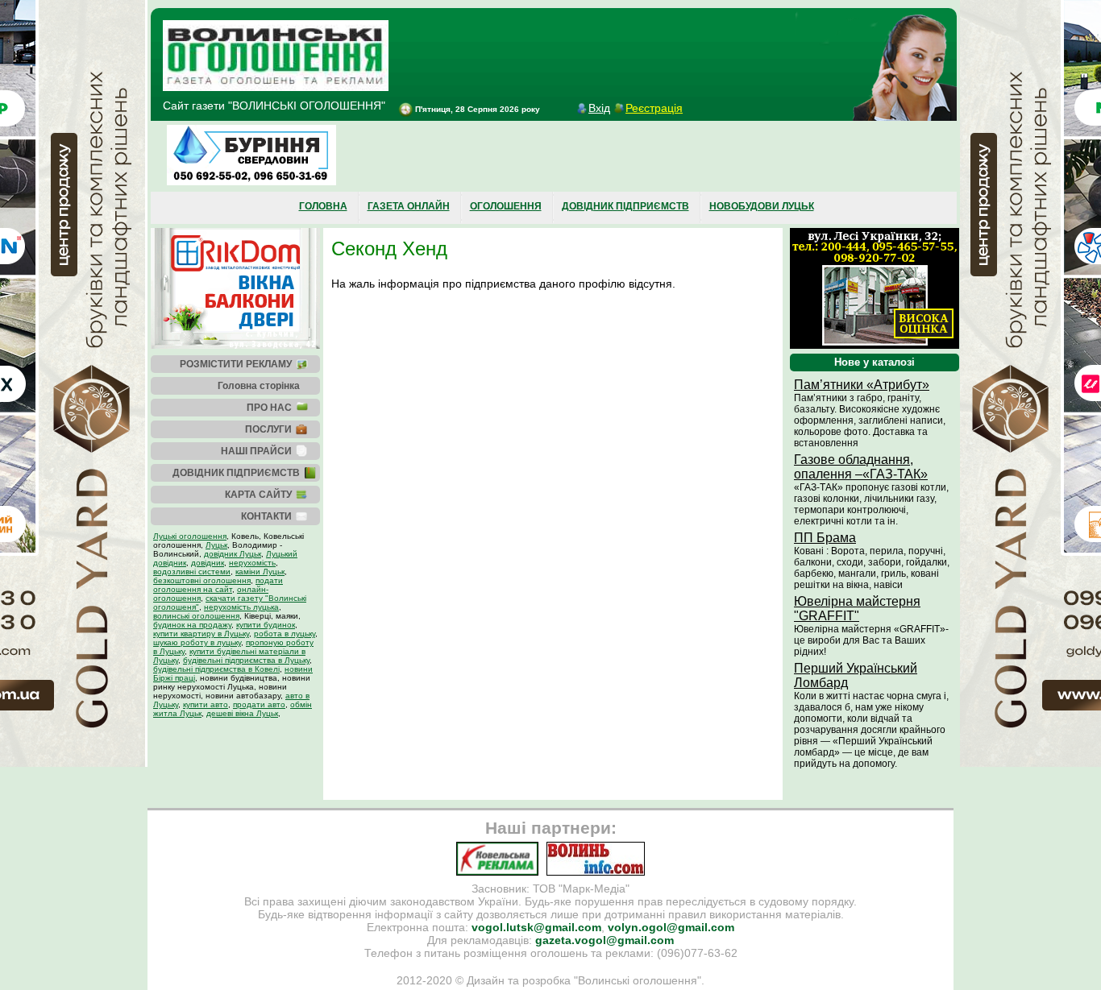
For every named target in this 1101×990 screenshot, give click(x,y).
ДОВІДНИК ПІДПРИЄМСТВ (236, 472)
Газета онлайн (409, 206)
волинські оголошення (196, 615)
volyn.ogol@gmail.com (671, 927)
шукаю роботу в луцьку (197, 642)
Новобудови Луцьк (761, 206)
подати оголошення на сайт (218, 585)
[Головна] (275, 87)
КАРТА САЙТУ (258, 494)
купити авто (205, 704)
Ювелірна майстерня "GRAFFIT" (857, 608)
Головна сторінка (259, 385)
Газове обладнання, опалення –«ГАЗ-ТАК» (861, 467)
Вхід (599, 107)
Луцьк (216, 545)
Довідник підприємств (625, 206)
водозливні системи (192, 571)
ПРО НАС (269, 407)
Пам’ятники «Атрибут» (861, 384)
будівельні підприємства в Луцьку (246, 660)
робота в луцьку (284, 633)
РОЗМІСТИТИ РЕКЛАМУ (236, 364)
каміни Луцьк (260, 571)
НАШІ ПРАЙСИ (256, 451)
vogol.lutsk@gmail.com (536, 927)
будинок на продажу (192, 624)
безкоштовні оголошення (202, 580)
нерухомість (252, 562)
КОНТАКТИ (266, 516)
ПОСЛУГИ (268, 429)
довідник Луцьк (232, 553)
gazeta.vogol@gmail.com (604, 940)
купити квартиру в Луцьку (201, 633)
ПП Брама (825, 538)
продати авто (259, 704)
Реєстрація (654, 107)
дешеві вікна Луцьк (242, 713)
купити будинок (265, 624)
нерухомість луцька (241, 607)
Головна (323, 206)
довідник (207, 562)
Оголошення (506, 206)
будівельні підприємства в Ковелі (216, 669)
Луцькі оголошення (189, 536)
